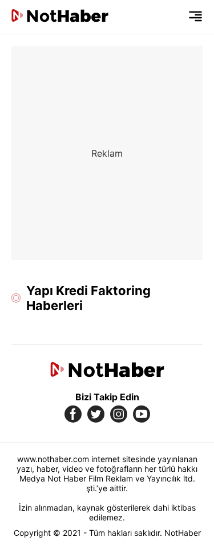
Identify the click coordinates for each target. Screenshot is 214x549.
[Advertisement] (107, 153)
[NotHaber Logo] (59, 17)
